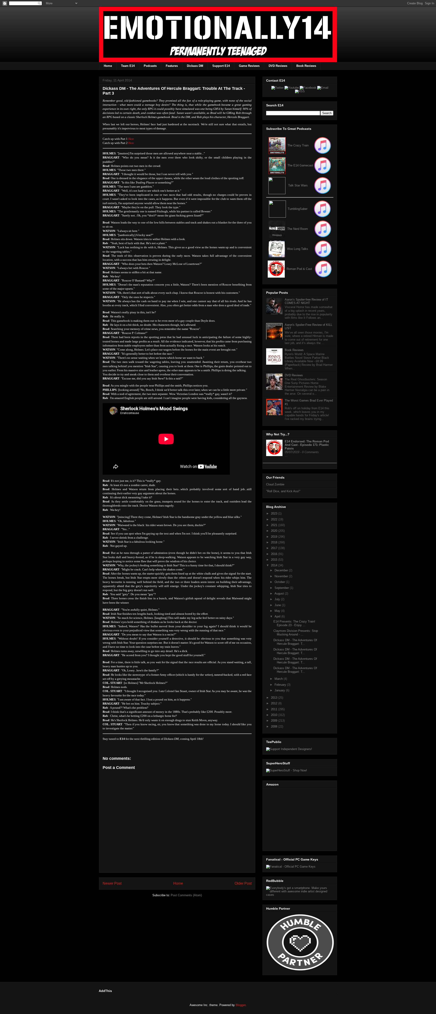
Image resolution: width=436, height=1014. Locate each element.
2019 (274, 536)
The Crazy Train (298, 145)
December (282, 570)
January (280, 690)
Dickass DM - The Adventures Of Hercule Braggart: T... (295, 641)
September (282, 588)
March (279, 678)
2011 (274, 709)
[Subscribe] (322, 165)
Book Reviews (306, 66)
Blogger (240, 1005)
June (278, 605)
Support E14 (221, 66)
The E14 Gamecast (300, 165)
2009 (274, 720)
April (278, 616)
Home (108, 66)
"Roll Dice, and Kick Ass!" (283, 491)
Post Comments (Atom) (186, 895)
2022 (274, 519)
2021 (274, 525)
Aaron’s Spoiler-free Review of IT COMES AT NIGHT (306, 301)
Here (131, 139)
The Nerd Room (297, 229)
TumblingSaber (297, 209)
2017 (274, 548)
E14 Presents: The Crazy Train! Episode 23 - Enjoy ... (294, 623)
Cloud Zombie (275, 484)
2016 (274, 554)
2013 (274, 697)
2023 (274, 513)
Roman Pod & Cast (299, 269)
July (278, 599)
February (281, 684)
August (280, 593)
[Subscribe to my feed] (277, 165)
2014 (274, 565)
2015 (274, 559)
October (280, 582)
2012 (274, 703)
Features (172, 66)
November (282, 576)
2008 (274, 726)
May (278, 610)
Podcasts (150, 66)
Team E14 (128, 66)
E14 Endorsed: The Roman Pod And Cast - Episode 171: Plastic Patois (307, 445)
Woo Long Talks (297, 249)
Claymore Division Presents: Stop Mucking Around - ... (295, 632)
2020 (274, 530)
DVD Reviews (278, 66)
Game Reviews (249, 66)
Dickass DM (195, 66)
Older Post (243, 883)
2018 (274, 542)
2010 (274, 715)
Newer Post (112, 883)
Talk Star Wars (298, 185)
